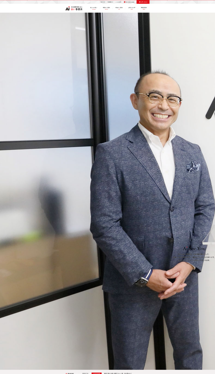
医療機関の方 (110, 2)
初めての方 (103, 2)
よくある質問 (118, 2)
